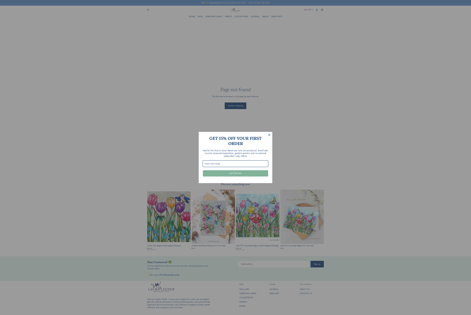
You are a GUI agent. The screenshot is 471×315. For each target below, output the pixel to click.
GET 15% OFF (235, 173)
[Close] (269, 135)
